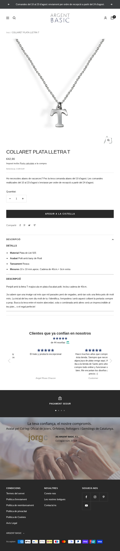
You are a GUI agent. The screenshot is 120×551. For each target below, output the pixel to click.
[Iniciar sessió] (105, 18)
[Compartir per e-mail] (34, 225)
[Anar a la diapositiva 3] (61, 410)
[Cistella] (112, 18)
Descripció (13, 239)
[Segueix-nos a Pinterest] (103, 497)
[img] (60, 338)
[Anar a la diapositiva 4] (64, 410)
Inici (8, 32)
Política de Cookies (16, 517)
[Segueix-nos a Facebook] (86, 497)
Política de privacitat (16, 511)
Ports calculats (27, 163)
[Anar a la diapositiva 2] (58, 410)
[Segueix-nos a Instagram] (95, 497)
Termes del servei (15, 493)
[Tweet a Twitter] (29, 225)
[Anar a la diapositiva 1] (55, 410)
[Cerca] (14, 18)
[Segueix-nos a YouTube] (86, 505)
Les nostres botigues (54, 499)
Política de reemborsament (20, 505)
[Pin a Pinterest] (24, 225)
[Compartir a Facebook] (20, 225)
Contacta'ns (50, 505)
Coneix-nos (50, 493)
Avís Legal (11, 523)
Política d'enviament (16, 499)
